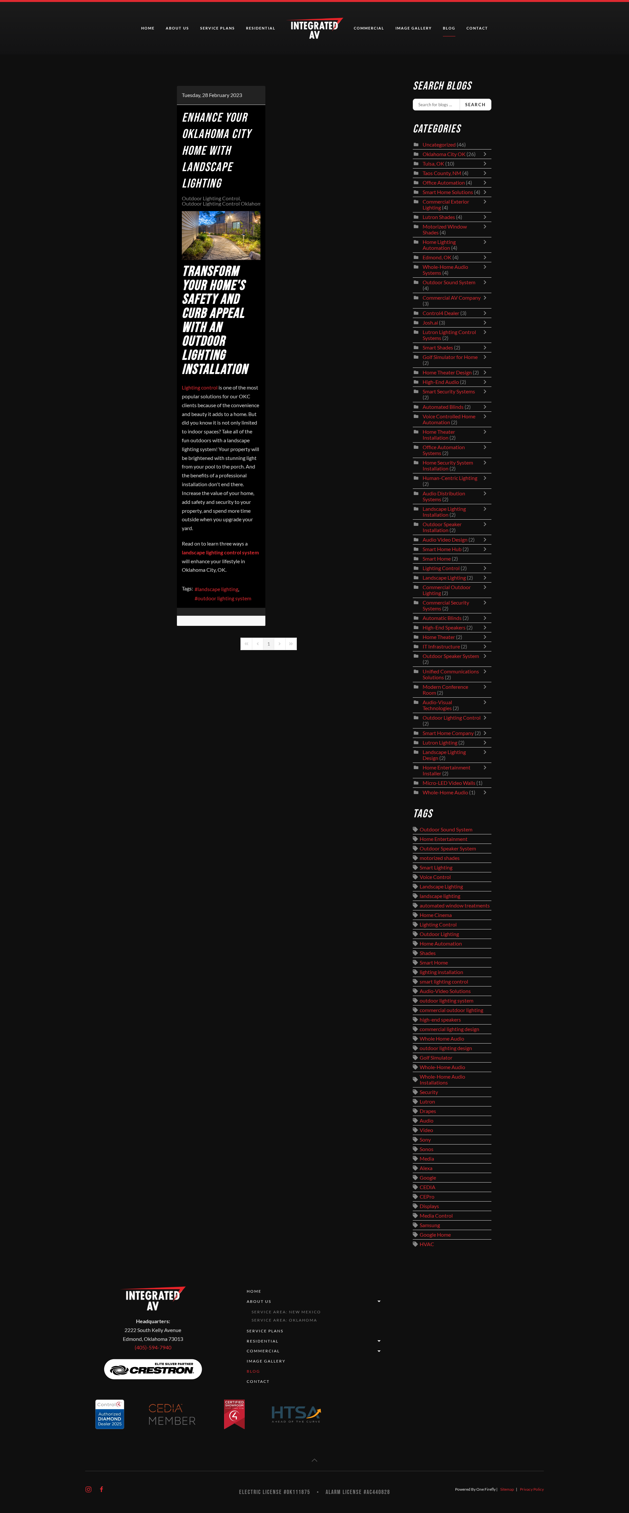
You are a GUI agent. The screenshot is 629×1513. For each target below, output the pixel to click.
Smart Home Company (448, 733)
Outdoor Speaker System (451, 656)
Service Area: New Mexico (286, 1311)
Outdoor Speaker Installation (442, 527)
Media (427, 1159)
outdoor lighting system (224, 598)
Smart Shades (438, 347)
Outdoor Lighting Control (211, 198)
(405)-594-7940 (153, 1347)
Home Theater (439, 637)
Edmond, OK (437, 257)
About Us (259, 1301)
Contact (477, 28)
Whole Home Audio (442, 1039)
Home (148, 28)
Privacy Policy (532, 1489)
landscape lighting (218, 589)
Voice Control (435, 877)
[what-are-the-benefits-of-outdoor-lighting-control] (221, 235)
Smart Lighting (436, 867)
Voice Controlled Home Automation (449, 419)
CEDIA (427, 1187)
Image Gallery (413, 28)
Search (475, 104)
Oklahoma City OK (444, 154)
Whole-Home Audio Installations (442, 1079)
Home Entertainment (443, 839)
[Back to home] (314, 28)
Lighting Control (441, 568)
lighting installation (441, 972)
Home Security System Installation (448, 465)
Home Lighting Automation (439, 245)
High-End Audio (441, 382)
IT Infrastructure (441, 646)
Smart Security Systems (449, 391)
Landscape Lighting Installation (444, 512)
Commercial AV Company (452, 298)
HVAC (427, 1244)
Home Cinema (436, 915)
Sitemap (507, 1489)
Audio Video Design (445, 540)
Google (428, 1178)
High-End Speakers (444, 627)
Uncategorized (439, 145)
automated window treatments (455, 905)
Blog (449, 28)
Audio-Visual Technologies (437, 705)
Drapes (428, 1111)
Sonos (426, 1149)
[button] (314, 1460)
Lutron (427, 1102)
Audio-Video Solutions (445, 991)
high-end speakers (440, 1020)
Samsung (430, 1225)
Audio (426, 1121)
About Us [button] (177, 28)
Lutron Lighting (440, 743)
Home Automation (441, 943)
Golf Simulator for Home (450, 357)
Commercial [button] (369, 28)
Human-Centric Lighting (450, 478)
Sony (425, 1140)
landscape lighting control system (220, 552)
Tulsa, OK (433, 164)
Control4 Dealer (441, 313)
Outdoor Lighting (439, 934)
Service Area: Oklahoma (284, 1320)
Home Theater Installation (439, 435)
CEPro (427, 1197)
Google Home (435, 1235)
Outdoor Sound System (449, 282)
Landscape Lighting (444, 578)
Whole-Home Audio (445, 792)
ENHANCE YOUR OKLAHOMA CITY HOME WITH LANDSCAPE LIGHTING (216, 151)
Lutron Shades (439, 217)
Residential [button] (261, 28)
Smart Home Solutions (448, 192)
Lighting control (200, 387)
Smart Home (437, 559)
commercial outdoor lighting (451, 1010)
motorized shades (440, 858)
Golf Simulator (436, 1058)
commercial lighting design (449, 1029)
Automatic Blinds (442, 618)
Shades (428, 953)
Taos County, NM (442, 173)
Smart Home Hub (442, 549)
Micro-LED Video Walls (449, 783)
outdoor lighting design (446, 1048)
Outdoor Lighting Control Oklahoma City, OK (233, 203)
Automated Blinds (443, 407)
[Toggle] (486, 154)
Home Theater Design (447, 372)
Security (429, 1092)
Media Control (436, 1216)
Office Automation (444, 183)
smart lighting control (444, 982)
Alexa (426, 1168)
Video (426, 1130)
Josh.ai (430, 323)
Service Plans (217, 28)
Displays (429, 1206)
